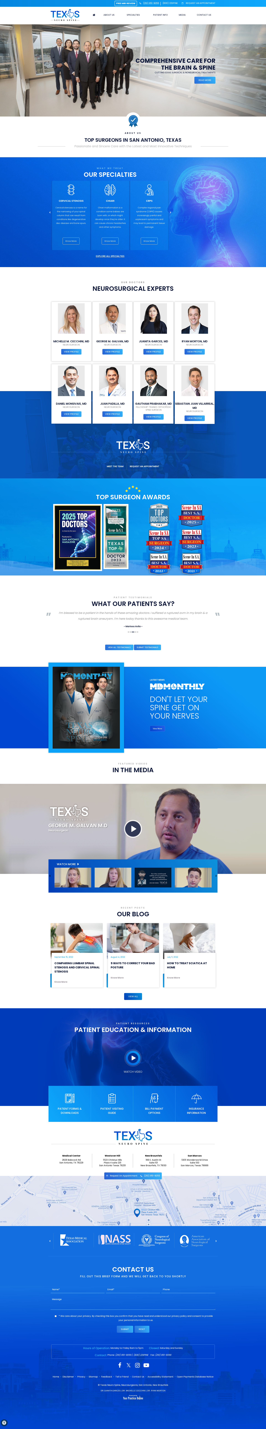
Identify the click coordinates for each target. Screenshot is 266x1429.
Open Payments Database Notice (195, 1376)
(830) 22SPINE (170, 3)
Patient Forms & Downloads (70, 1111)
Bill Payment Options (154, 1111)
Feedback (106, 1376)
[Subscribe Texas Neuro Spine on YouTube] (146, 1365)
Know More (71, 241)
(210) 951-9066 (163, 1355)
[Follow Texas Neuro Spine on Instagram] (137, 1365)
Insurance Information (196, 1111)
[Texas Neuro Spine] (65, 15)
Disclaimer (68, 1376)
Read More (205, 80)
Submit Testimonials (147, 647)
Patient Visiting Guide (112, 1111)
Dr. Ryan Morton (156, 1391)
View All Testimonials (119, 647)
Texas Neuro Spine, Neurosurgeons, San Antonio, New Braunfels (134, 1385)
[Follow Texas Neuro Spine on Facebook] (119, 1365)
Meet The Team (115, 466)
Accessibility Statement (160, 1376)
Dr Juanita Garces (110, 1391)
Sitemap (93, 1376)
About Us (108, 14)
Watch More (66, 864)
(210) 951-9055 (151, 3)
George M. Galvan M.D (77, 827)
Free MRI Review (125, 3)
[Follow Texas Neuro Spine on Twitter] (128, 1365)
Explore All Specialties (110, 256)
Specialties (133, 14)
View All (133, 996)
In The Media (133, 768)
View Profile (71, 351)
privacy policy (179, 1316)
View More (157, 728)
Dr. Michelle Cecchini (133, 1391)
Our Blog (133, 912)
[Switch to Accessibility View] (4, 1422)
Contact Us (204, 14)
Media (182, 14)
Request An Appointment (200, 3)
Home (94, 14)
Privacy (81, 1376)
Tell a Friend (122, 1376)
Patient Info (160, 14)
